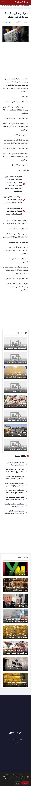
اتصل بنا (15, 743)
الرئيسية (22, 739)
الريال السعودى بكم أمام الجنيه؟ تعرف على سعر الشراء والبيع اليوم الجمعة (14, 211)
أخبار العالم (16, 5)
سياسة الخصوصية (12, 739)
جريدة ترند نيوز (22, 2)
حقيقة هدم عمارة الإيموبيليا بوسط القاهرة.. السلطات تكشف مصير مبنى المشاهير (13, 200)
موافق (25, 783)
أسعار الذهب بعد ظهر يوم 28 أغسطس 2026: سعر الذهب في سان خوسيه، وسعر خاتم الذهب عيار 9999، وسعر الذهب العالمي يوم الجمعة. (13, 184)
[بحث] (9, 2)
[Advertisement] (15, 60)
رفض (17, 783)
